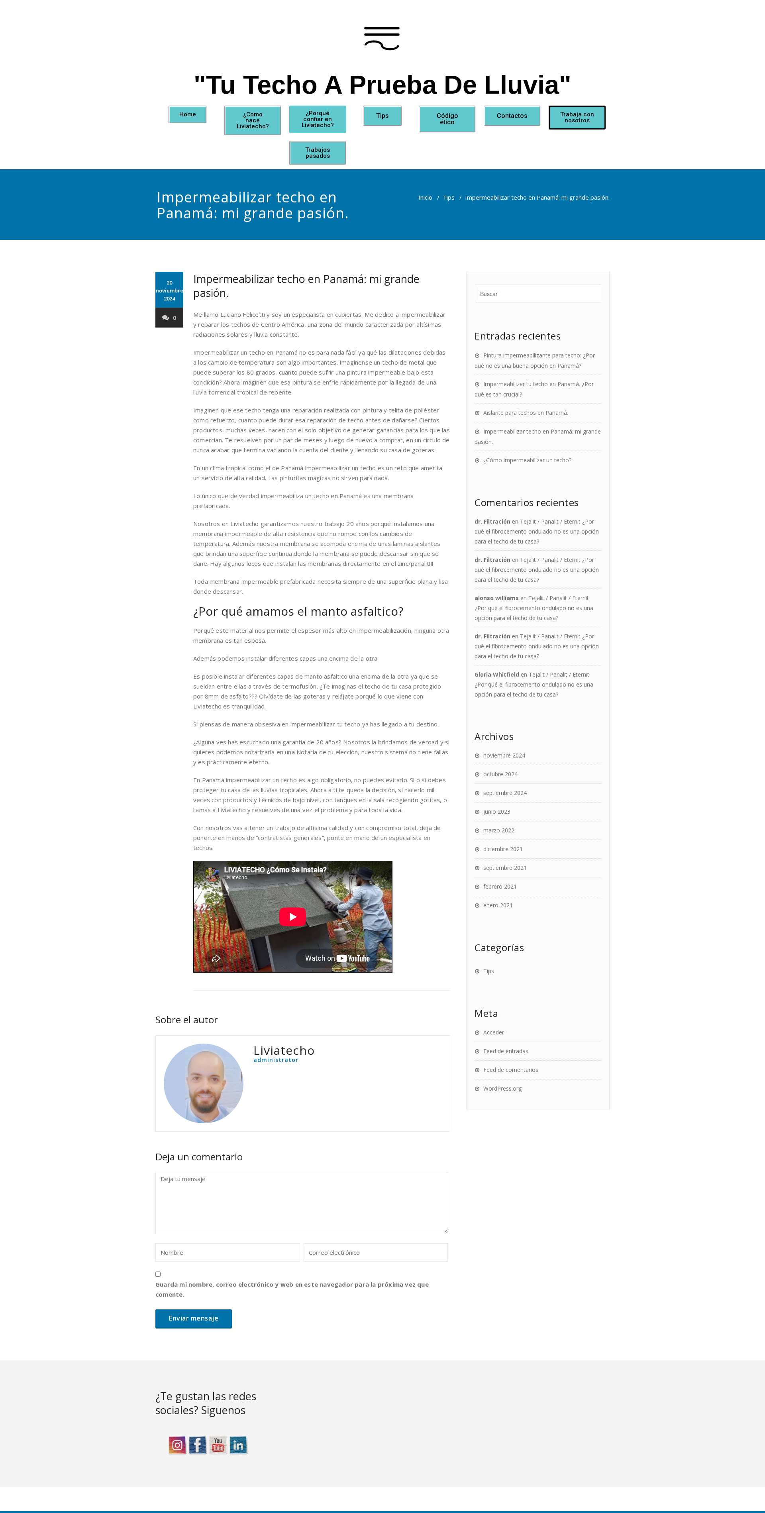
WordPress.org (502, 1088)
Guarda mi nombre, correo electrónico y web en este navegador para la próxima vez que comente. (292, 1289)
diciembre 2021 (503, 849)
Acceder (493, 1032)
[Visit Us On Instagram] (177, 1444)
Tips (449, 197)
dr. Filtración (492, 521)
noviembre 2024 (504, 755)
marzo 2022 (498, 830)
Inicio (425, 197)
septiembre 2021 (505, 867)
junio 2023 (496, 811)
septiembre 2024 (505, 793)
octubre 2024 (500, 774)
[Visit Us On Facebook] (197, 1444)
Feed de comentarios (510, 1069)
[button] (188, 115)
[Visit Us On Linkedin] (238, 1444)
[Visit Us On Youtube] (218, 1444)
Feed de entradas (505, 1051)
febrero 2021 (500, 886)
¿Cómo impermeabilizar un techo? (527, 460)
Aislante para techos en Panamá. (525, 412)
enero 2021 (498, 905)
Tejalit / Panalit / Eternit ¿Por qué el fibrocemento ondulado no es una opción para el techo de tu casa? (537, 531)
